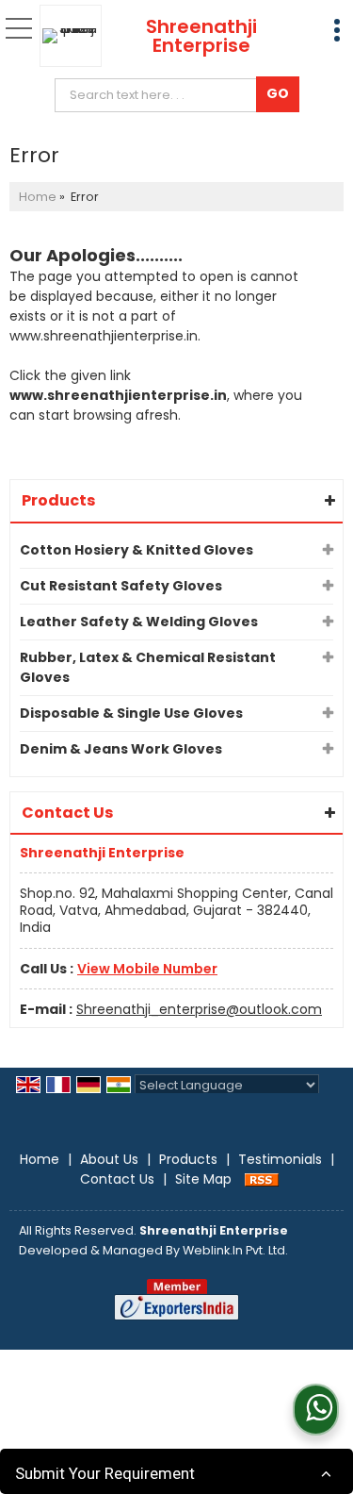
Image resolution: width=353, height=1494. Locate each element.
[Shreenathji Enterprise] (75, 36)
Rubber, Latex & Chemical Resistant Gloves (148, 667)
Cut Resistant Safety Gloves (121, 585)
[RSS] (262, 1179)
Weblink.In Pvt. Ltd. (235, 1250)
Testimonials (280, 1159)
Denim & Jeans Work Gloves (121, 748)
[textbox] (160, 95)
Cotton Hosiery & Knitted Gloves (136, 549)
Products (58, 500)
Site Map (203, 1179)
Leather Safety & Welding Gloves (139, 621)
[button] (147, 968)
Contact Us (117, 1179)
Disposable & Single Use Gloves (131, 713)
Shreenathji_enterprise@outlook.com (199, 1009)
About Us (109, 1159)
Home (37, 197)
